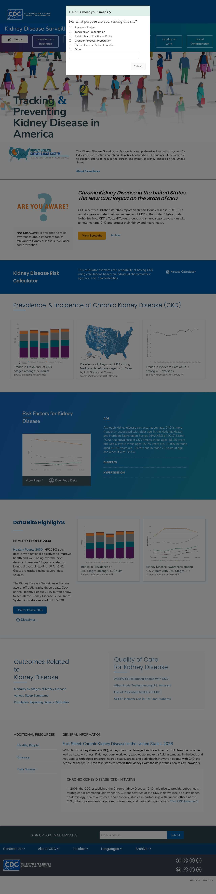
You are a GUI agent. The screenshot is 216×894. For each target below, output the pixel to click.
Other (78, 49)
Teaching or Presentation (90, 32)
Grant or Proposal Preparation (93, 41)
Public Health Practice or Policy (94, 36)
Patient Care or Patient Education (95, 45)
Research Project (85, 27)
